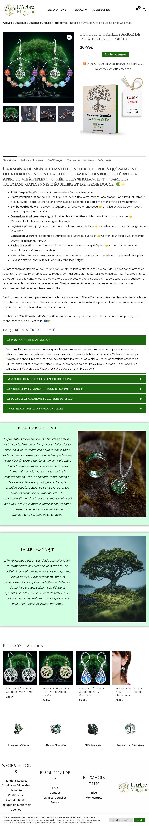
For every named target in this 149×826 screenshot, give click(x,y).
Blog (94, 792)
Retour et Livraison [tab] (32, 160)
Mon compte (94, 797)
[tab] (74, 339)
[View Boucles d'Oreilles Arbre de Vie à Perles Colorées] (11, 114)
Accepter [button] (140, 820)
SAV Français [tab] (56, 160)
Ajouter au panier (115, 54)
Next (74, 114)
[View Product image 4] (66, 114)
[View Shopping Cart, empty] (137, 10)
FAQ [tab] (100, 160)
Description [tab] (10, 160)
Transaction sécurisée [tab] (80, 160)
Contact (55, 792)
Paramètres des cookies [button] (120, 820)
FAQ (55, 788)
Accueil (7, 22)
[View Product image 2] (29, 114)
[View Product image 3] (48, 114)
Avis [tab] (108, 160)
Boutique (20, 22)
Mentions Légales (15, 780)
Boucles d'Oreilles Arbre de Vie (48, 22)
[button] (67, 10)
